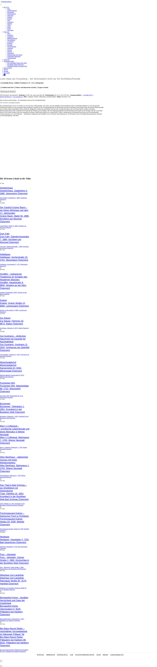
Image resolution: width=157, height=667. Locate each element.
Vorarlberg (10, 22)
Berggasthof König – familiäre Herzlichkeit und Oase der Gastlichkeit (14, 600)
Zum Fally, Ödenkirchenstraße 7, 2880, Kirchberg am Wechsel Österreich (14, 239)
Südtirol (9, 23)
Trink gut (6, 32)
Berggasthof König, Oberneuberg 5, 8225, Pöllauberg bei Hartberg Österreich (12, 619)
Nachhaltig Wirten (9, 61)
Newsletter (7, 73)
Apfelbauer (5, 254)
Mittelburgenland (12, 38)
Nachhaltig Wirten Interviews (15, 64)
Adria (9, 25)
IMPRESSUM (50, 654)
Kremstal (9, 45)
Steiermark (10, 15)
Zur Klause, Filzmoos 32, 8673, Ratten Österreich (14, 328)
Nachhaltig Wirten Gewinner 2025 (17, 66)
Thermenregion (11, 46)
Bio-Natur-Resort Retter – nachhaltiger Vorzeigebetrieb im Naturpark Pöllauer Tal (13, 631)
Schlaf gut (6, 59)
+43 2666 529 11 (88, 95)
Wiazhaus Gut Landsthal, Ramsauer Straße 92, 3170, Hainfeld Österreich (13, 581)
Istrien (9, 27)
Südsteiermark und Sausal (14, 55)
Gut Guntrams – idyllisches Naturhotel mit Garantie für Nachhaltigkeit (13, 339)
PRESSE (105, 654)
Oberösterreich (11, 14)
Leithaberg (10, 37)
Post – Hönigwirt (8, 554)
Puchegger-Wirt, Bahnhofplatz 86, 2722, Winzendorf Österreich (14, 389)
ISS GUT (6, 7)
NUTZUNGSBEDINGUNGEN (84, 654)
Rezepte (6, 71)
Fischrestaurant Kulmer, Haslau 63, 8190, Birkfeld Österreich (12, 522)
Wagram (9, 51)
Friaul (9, 28)
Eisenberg (10, 35)
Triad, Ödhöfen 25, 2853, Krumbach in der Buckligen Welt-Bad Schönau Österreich (14, 496)
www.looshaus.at (18, 97)
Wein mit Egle (8, 68)
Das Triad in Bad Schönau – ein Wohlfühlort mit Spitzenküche (13, 488)
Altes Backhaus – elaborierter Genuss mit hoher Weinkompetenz (14, 460)
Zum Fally (5, 233)
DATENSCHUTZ (62, 654)
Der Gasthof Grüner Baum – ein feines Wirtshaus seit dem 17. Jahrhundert (14, 210)
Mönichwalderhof (8, 362)
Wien (8, 9)
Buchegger (5, 403)
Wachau (9, 50)
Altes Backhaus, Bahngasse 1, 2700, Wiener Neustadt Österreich (14, 468)
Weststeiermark (11, 58)
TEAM (98, 654)
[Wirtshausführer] (6, 1)
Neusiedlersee (11, 40)
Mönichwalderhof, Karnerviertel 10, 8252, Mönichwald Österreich (11, 368)
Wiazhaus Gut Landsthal (12, 575)
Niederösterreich (12, 10)
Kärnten (9, 19)
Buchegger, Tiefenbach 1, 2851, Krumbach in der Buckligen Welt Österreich (12, 409)
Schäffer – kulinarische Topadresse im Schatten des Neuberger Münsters (13, 277)
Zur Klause (5, 318)
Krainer (3, 300)
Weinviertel (10, 53)
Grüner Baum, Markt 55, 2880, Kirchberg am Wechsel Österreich (14, 219)
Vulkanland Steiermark (13, 56)
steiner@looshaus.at (5, 97)
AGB (71, 654)
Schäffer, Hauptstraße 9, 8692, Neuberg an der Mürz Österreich (13, 285)
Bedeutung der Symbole (8, 91)
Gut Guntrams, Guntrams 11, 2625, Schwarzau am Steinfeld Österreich (14, 347)
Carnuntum (10, 41)
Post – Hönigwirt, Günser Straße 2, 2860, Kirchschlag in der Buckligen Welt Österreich (14, 560)
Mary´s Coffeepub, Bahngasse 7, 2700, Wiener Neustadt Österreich (14, 440)
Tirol (8, 20)
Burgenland (10, 12)
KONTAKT (40, 654)
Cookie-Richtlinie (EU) (117, 654)
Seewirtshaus (6, 188)
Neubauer (4, 536)
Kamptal (9, 43)
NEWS (6, 69)
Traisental (10, 48)
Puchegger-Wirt (7, 383)
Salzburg (9, 17)
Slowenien (10, 30)
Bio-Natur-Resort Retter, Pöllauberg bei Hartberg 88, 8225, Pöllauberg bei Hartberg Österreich (14, 650)
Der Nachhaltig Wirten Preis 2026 (17, 63)
